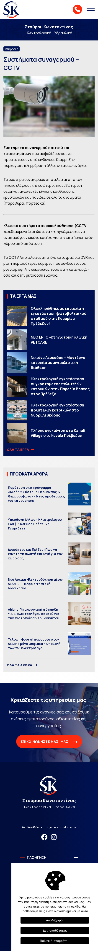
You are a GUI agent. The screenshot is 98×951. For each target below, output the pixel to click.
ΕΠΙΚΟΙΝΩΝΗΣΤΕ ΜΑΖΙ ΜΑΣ (45, 741)
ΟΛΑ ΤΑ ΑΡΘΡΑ (20, 665)
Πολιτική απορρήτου (55, 941)
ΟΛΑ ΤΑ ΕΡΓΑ (18, 449)
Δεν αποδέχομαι (55, 930)
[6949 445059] (77, 9)
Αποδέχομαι (55, 920)
